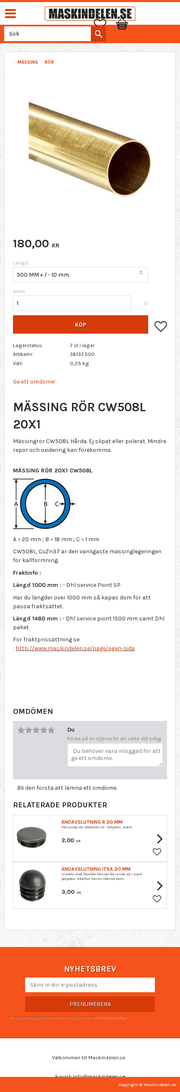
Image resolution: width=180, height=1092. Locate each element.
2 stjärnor (28, 730)
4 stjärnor (43, 730)
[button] (104, 24)
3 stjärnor (36, 730)
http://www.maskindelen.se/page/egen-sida (75, 648)
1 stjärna (21, 730)
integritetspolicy (111, 1017)
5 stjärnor (51, 730)
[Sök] (98, 34)
